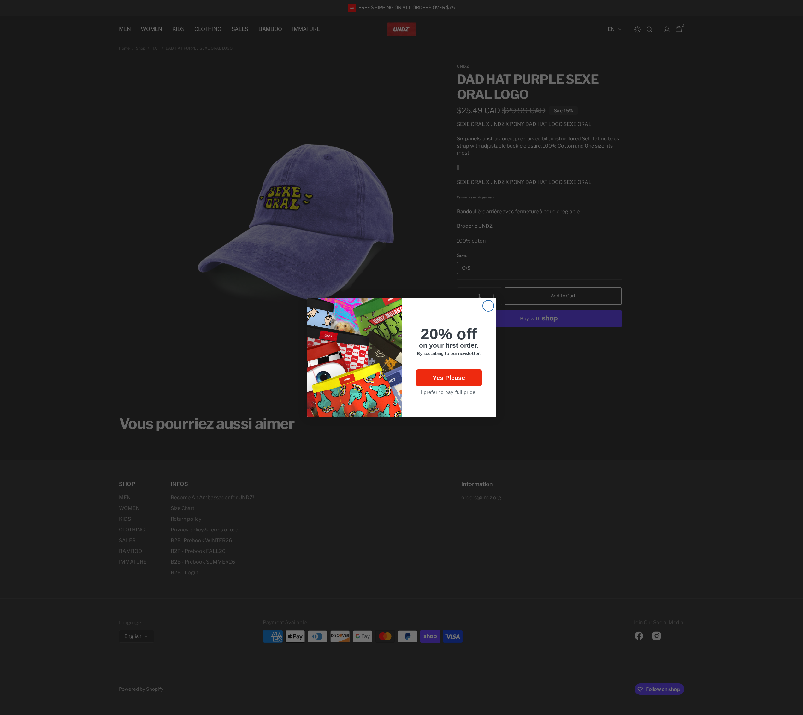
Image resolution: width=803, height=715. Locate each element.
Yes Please (449, 377)
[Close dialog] (488, 305)
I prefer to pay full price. (449, 392)
